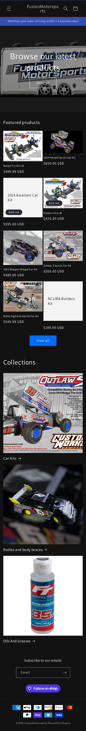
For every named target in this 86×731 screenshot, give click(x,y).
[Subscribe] (65, 672)
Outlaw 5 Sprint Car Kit (57, 265)
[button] (9, 9)
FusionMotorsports (36, 723)
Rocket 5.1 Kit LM (13, 165)
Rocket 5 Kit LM (52, 213)
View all (43, 340)
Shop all (43, 82)
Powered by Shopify (59, 723)
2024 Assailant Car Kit (23, 197)
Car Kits (10, 458)
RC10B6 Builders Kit (61, 301)
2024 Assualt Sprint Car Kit (59, 157)
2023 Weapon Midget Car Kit (20, 269)
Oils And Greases (17, 641)
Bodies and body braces (23, 549)
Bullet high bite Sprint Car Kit (21, 316)
